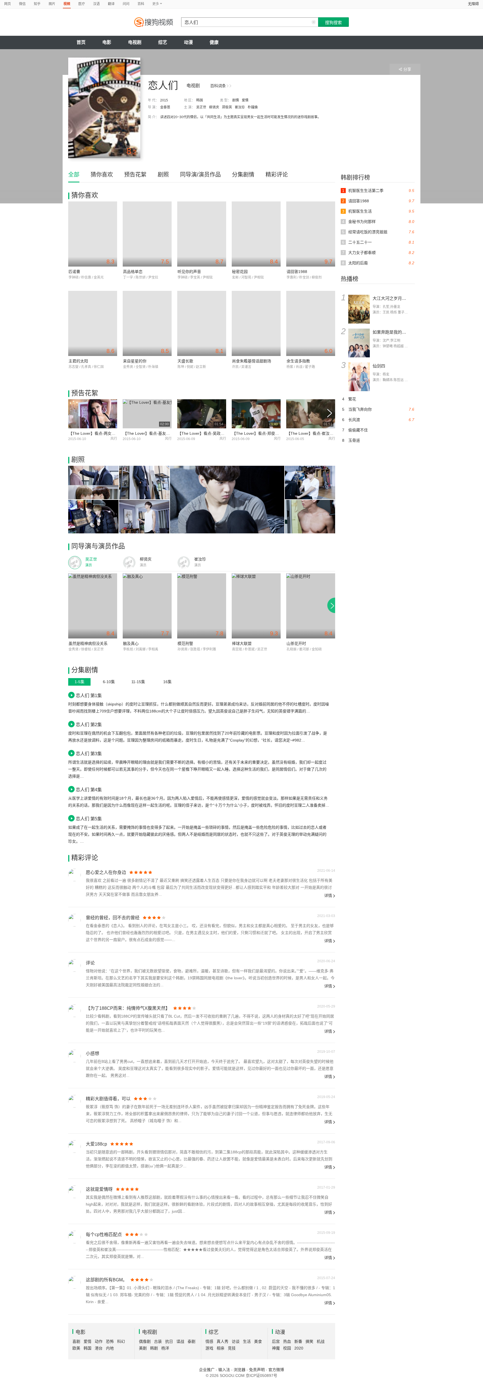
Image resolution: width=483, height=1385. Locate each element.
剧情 (235, 100)
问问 (126, 4)
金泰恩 (165, 107)
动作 (99, 1341)
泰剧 (191, 1341)
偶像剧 (145, 1341)
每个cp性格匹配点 (104, 1234)
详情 (328, 895)
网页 (7, 4)
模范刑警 (185, 643)
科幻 (121, 1341)
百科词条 (218, 86)
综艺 (162, 42)
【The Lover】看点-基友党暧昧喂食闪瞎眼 (160, 433)
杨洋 (165, 1348)
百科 (141, 4)
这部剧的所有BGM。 (106, 1279)
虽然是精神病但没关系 (88, 643)
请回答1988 (297, 271)
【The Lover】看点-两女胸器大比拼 (99, 433)
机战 (321, 1341)
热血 (287, 1341)
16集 (167, 682)
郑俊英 (227, 107)
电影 (106, 42)
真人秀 (222, 1341)
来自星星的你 (134, 361)
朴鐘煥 (253, 107)
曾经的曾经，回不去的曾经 (112, 917)
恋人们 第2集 (89, 724)
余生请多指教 (298, 361)
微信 (22, 4)
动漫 (188, 42)
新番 (298, 1341)
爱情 (245, 100)
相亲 (220, 1348)
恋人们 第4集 (89, 789)
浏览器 (239, 1369)
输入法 (224, 1369)
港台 (99, 1348)
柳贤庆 (214, 107)
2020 (298, 1348)
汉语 (96, 4)
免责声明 (257, 1369)
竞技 (232, 1348)
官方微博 (276, 1369)
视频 (66, 4)
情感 (209, 1341)
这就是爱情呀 (99, 1189)
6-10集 (109, 682)
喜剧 (76, 1341)
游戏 (209, 1348)
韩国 (199, 100)
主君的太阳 (78, 361)
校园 (287, 1348)
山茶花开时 (296, 643)
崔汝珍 (240, 107)
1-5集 (79, 682)
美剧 (143, 1348)
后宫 (276, 1341)
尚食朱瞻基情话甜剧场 (251, 361)
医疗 (81, 4)
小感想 (92, 1053)
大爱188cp (96, 1144)
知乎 (37, 4)
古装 (158, 1341)
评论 (90, 963)
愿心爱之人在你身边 (106, 872)
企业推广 (207, 1369)
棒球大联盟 (242, 643)
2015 (164, 100)
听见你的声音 (189, 271)
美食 (258, 1341)
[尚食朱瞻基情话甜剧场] (256, 323)
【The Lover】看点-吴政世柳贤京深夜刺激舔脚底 (220, 433)
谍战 (180, 1341)
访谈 (236, 1341)
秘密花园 (240, 271)
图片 (52, 4)
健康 (214, 42)
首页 (81, 42)
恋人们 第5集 (89, 818)
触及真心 (131, 643)
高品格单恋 (133, 271)
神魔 (276, 1348)
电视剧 (134, 42)
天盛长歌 (185, 361)
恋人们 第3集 (89, 753)
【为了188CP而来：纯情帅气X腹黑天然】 (128, 1008)
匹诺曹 (74, 271)
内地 (110, 1348)
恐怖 (110, 1341)
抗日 (169, 1341)
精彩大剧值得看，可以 (108, 1098)
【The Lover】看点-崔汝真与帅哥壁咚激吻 (324, 433)
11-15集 (138, 682)
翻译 (111, 4)
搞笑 (309, 1341)
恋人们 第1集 (89, 695)
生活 (247, 1341)
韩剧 (154, 1348)
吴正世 (201, 107)
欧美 (76, 1348)
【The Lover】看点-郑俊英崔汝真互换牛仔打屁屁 (275, 433)
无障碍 (473, 4)
